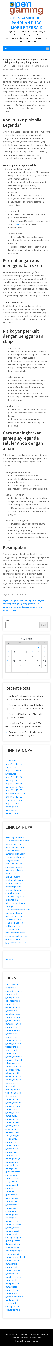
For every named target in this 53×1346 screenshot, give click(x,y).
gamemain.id (11, 1184)
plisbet (17, 224)
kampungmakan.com (15, 857)
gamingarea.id (12, 1122)
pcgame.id (10, 1083)
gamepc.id (10, 1004)
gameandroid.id (12, 994)
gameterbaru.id (12, 1030)
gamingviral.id (12, 1230)
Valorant (24, 69)
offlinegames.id (12, 1007)
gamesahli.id (11, 1155)
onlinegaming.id (13, 1079)
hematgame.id (12, 1214)
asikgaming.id (11, 1138)
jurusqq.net (10, 773)
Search (8, 620)
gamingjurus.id (12, 1109)
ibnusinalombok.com (15, 932)
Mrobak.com (11, 873)
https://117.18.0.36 (13, 764)
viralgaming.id (12, 1253)
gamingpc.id (11, 1053)
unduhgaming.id (13, 1237)
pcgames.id (10, 1086)
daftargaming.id (13, 1244)
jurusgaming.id (12, 1129)
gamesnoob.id (12, 1260)
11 (14, 656)
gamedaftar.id (11, 1290)
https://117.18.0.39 (13, 770)
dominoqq (10, 959)
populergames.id (13, 1276)
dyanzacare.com (12, 939)
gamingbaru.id (12, 1227)
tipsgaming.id (11, 1046)
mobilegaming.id (13, 1069)
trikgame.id (10, 987)
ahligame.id (10, 1207)
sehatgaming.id (12, 1247)
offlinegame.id (12, 1073)
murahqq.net (11, 780)
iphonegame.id (12, 1063)
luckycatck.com (12, 860)
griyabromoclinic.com (15, 942)
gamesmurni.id (12, 1145)
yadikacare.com (12, 926)
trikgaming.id (11, 1050)
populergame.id (12, 1309)
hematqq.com (11, 806)
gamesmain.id (12, 1152)
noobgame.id (11, 1299)
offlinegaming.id (13, 1076)
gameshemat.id (12, 1171)
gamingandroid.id (13, 1056)
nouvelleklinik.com (14, 916)
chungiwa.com (12, 893)
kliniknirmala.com (13, 913)
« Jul (26, 674)
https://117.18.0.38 (13, 790)
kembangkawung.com (15, 890)
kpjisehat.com (11, 899)
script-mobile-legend (18, 594)
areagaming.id (12, 1135)
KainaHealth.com (13, 919)
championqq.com (13, 800)
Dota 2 (38, 65)
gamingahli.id (11, 1119)
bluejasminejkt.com (14, 870)
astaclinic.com (12, 929)
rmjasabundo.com (13, 883)
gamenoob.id (11, 1273)
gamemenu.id (11, 1191)
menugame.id (11, 1221)
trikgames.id (11, 1036)
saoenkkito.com (12, 850)
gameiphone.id (12, 997)
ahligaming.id (11, 1165)
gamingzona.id (12, 1125)
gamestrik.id (11, 1033)
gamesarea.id (11, 1201)
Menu (6, 48)
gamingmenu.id (12, 1112)
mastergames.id (13, 1217)
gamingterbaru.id (13, 1060)
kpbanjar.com (11, 906)
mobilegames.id (13, 1013)
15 (39, 656)
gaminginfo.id (11, 1099)
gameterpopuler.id (14, 1296)
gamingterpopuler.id (15, 1257)
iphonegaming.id (13, 1066)
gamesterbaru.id (13, 1023)
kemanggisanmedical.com (17, 909)
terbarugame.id (12, 1089)
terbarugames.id (13, 1092)
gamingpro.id (11, 1234)
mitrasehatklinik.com (15, 903)
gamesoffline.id (12, 1020)
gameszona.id (11, 1161)
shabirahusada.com (14, 922)
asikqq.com (10, 760)
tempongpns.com (13, 843)
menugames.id (12, 1168)
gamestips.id (11, 1027)
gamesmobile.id (13, 1017)
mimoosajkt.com (13, 886)
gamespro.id (11, 1263)
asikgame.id (11, 1211)
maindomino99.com (14, 787)
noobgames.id (12, 1283)
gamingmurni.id (12, 1106)
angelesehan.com (13, 867)
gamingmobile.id (13, 1043)
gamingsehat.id (12, 1240)
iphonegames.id (12, 1000)
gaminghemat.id (13, 1102)
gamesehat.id (11, 1293)
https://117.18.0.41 (13, 783)
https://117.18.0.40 (13, 803)
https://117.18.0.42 (13, 777)
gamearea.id (11, 1204)
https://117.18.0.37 (13, 796)
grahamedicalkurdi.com (16, 936)
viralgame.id (11, 1303)
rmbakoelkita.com (14, 863)
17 (8, 661)
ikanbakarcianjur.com (15, 896)
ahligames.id (11, 1175)
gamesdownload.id (14, 1270)
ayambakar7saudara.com (17, 840)
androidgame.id (12, 984)
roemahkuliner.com (14, 847)
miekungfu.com (12, 876)
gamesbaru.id (11, 1267)
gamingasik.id (11, 1115)
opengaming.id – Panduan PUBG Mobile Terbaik (26, 22)
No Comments (25, 66)
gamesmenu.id (12, 1142)
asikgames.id (11, 1181)
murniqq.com (11, 810)
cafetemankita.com (14, 880)
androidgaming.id (13, 990)
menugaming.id (12, 1132)
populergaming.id (13, 1250)
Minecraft (14, 69)
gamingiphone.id (13, 1040)
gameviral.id (11, 1286)
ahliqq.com (10, 767)
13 (26, 656)
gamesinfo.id (11, 1010)
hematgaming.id (13, 1158)
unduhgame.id (12, 1306)
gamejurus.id (11, 1188)
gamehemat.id (12, 1178)
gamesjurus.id (11, 1148)
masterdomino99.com (15, 793)
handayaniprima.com (15, 853)
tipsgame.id (10, 1096)
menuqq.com (11, 813)
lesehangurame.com (14, 837)
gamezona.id (11, 1194)
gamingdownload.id (14, 1224)
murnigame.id (11, 1198)
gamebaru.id (11, 1280)
